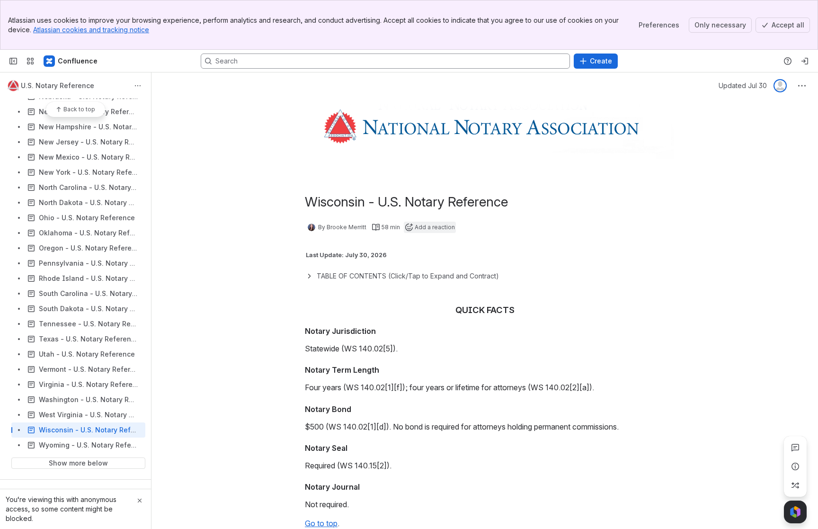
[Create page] (795, 485)
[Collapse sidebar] (13, 61)
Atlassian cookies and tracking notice (91, 30)
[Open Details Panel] (795, 466)
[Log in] (804, 61)
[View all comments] (795, 447)
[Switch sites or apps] (30, 61)
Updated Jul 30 (743, 85)
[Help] (787, 61)
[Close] (139, 500)
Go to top (321, 523)
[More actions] (137, 85)
